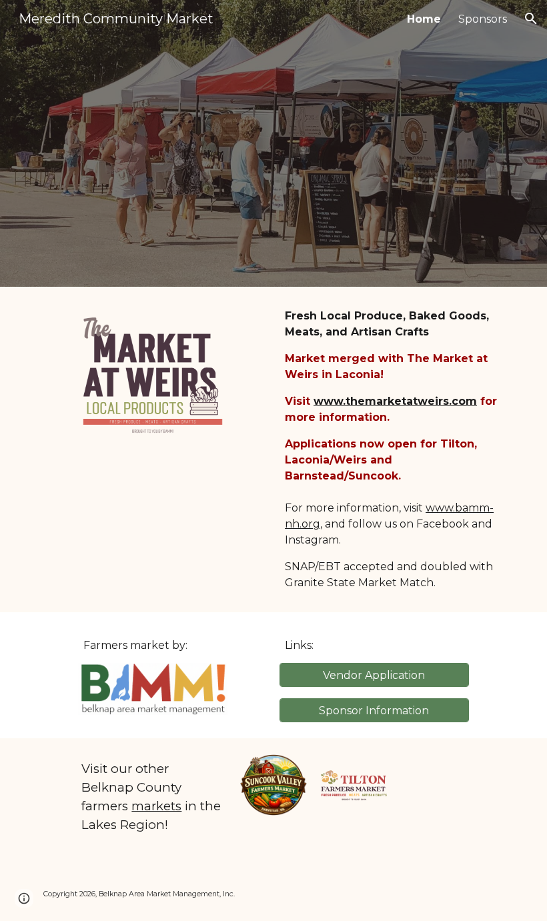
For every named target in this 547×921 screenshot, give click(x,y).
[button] (531, 19)
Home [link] (424, 19)
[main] (394, 449)
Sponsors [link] (482, 19)
